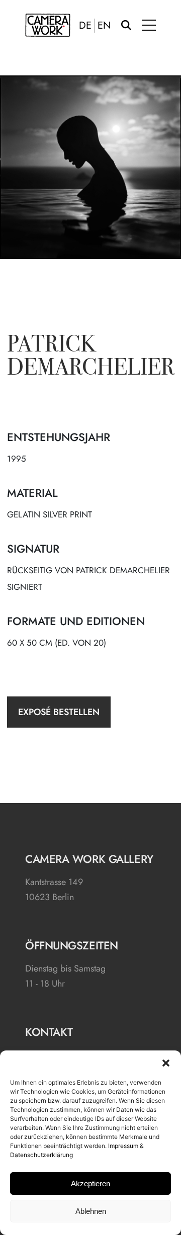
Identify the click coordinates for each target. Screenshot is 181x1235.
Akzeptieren (90, 1183)
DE (85, 26)
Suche (126, 25)
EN (104, 26)
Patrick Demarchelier (90, 357)
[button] (166, 1063)
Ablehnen (90, 1211)
